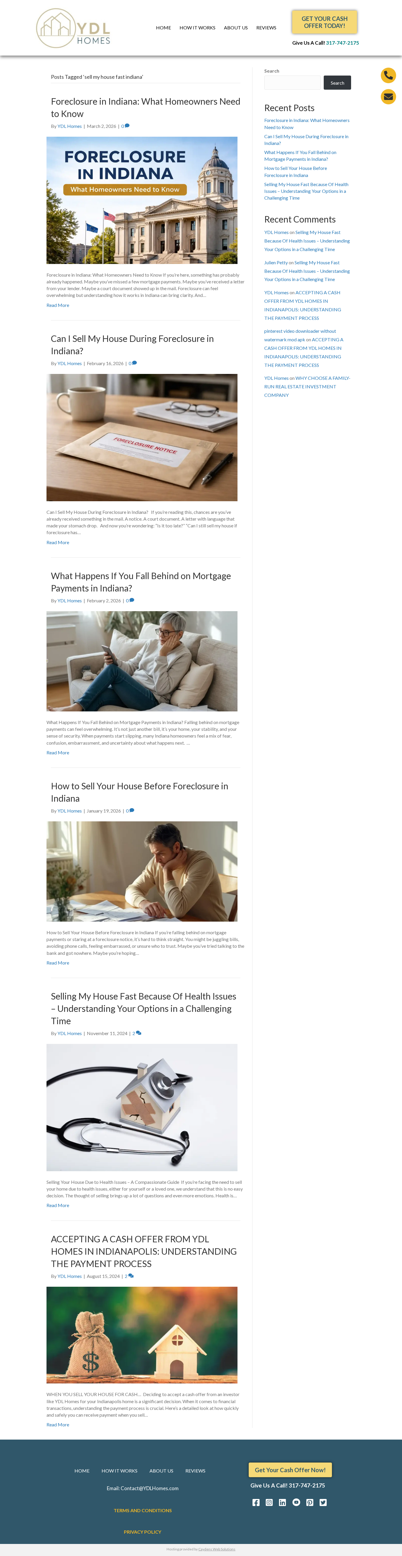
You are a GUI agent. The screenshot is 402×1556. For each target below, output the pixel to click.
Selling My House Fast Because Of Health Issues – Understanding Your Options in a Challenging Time (143, 1008)
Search (271, 70)
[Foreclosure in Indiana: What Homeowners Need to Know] (141, 200)
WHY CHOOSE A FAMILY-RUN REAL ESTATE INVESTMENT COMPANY (307, 386)
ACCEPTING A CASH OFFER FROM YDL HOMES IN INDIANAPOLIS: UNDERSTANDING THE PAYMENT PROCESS (144, 1251)
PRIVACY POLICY (142, 1532)
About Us (236, 27)
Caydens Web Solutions (216, 1549)
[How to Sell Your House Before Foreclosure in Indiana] (141, 871)
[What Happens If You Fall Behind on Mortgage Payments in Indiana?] (141, 660)
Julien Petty (276, 262)
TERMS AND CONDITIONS (143, 1510)
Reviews (266, 27)
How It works (197, 27)
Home (163, 27)
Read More (57, 305)
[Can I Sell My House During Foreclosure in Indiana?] (141, 437)
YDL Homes (276, 232)
